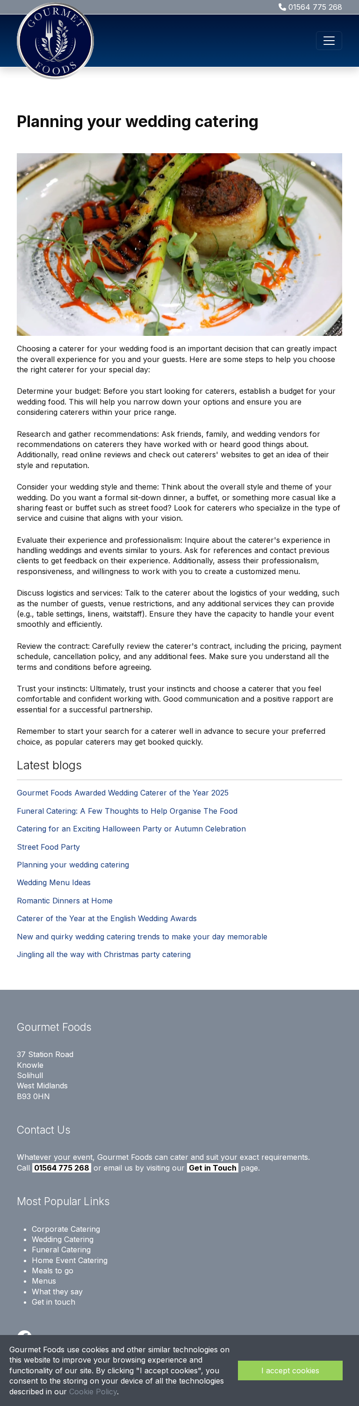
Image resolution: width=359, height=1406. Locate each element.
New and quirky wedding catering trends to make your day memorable (142, 936)
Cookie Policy (93, 1391)
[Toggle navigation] (329, 40)
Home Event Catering (70, 1260)
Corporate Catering (66, 1229)
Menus (44, 1280)
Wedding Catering (62, 1239)
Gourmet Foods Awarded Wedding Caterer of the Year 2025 (123, 792)
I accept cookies (290, 1370)
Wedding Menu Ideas (54, 882)
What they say (57, 1291)
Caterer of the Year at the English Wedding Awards (107, 918)
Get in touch (53, 1302)
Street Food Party (48, 847)
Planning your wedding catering (73, 864)
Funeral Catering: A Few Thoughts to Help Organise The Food (127, 811)
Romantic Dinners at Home (65, 900)
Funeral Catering (61, 1249)
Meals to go (52, 1270)
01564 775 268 (314, 7)
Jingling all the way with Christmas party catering (104, 954)
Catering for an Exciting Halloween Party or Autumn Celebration (131, 828)
